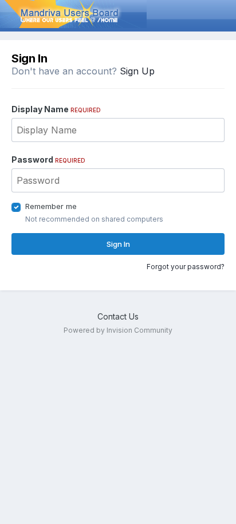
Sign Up (137, 71)
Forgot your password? (186, 266)
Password (48, 159)
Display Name (56, 109)
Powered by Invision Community (118, 330)
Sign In (118, 244)
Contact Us (118, 316)
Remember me (51, 206)
